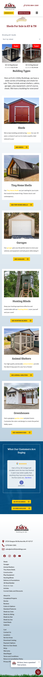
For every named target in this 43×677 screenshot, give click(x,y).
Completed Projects (10, 598)
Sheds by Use (8, 620)
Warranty (7, 651)
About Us (7, 595)
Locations (7, 635)
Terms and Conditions (11, 656)
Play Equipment (9, 575)
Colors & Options (9, 606)
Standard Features (10, 609)
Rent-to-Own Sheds (10, 645)
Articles (6, 588)
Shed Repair (8, 653)
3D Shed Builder (9, 583)
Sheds (6, 562)
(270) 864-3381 (32, 5)
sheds (29, 133)
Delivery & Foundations (12, 580)
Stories (6, 601)
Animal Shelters (9, 567)
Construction (8, 572)
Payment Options (9, 643)
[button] (37, 13)
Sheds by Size (8, 617)
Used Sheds (7, 622)
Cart (5, 630)
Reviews (6, 603)
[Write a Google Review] (17, 464)
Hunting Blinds (9, 578)
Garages (6, 564)
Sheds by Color (9, 611)
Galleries (7, 625)
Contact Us (7, 632)
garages (9, 248)
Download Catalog (10, 640)
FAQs (5, 648)
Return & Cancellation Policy (13, 659)
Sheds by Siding (9, 614)
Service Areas (8, 637)
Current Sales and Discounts (13, 591)
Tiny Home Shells (9, 570)
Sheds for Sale (8, 586)
